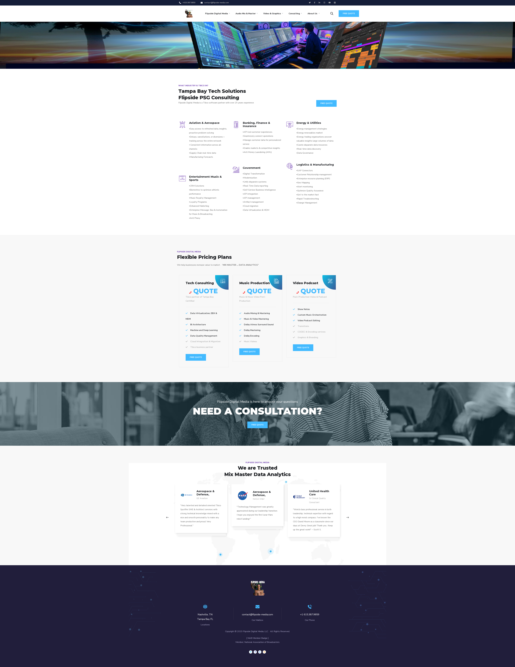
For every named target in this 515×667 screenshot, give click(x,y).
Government (251, 167)
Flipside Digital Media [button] (216, 13)
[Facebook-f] (255, 652)
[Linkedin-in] (259, 652)
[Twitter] (250, 652)
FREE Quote (196, 357)
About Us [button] (312, 13)
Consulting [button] (294, 13)
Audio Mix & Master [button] (246, 13)
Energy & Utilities (308, 122)
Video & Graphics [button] (272, 13)
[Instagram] (264, 652)
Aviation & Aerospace (204, 122)
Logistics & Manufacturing (315, 164)
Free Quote (349, 13)
